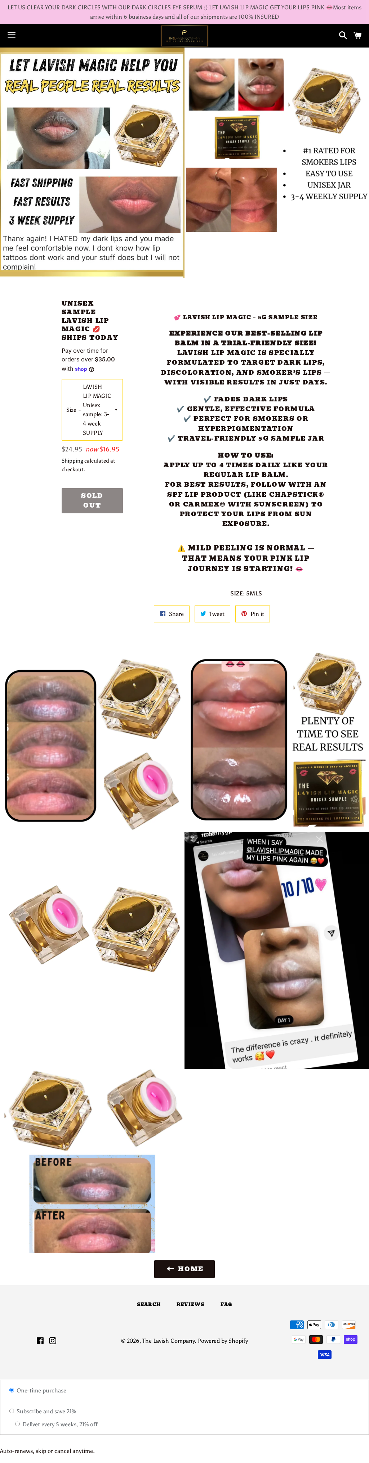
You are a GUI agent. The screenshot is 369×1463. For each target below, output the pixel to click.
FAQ (226, 1304)
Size (71, 409)
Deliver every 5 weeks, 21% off (59, 1424)
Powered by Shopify (223, 1340)
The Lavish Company (168, 1340)
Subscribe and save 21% (45, 1411)
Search (149, 1304)
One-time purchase (40, 1390)
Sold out (92, 500)
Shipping (72, 461)
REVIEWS (190, 1304)
